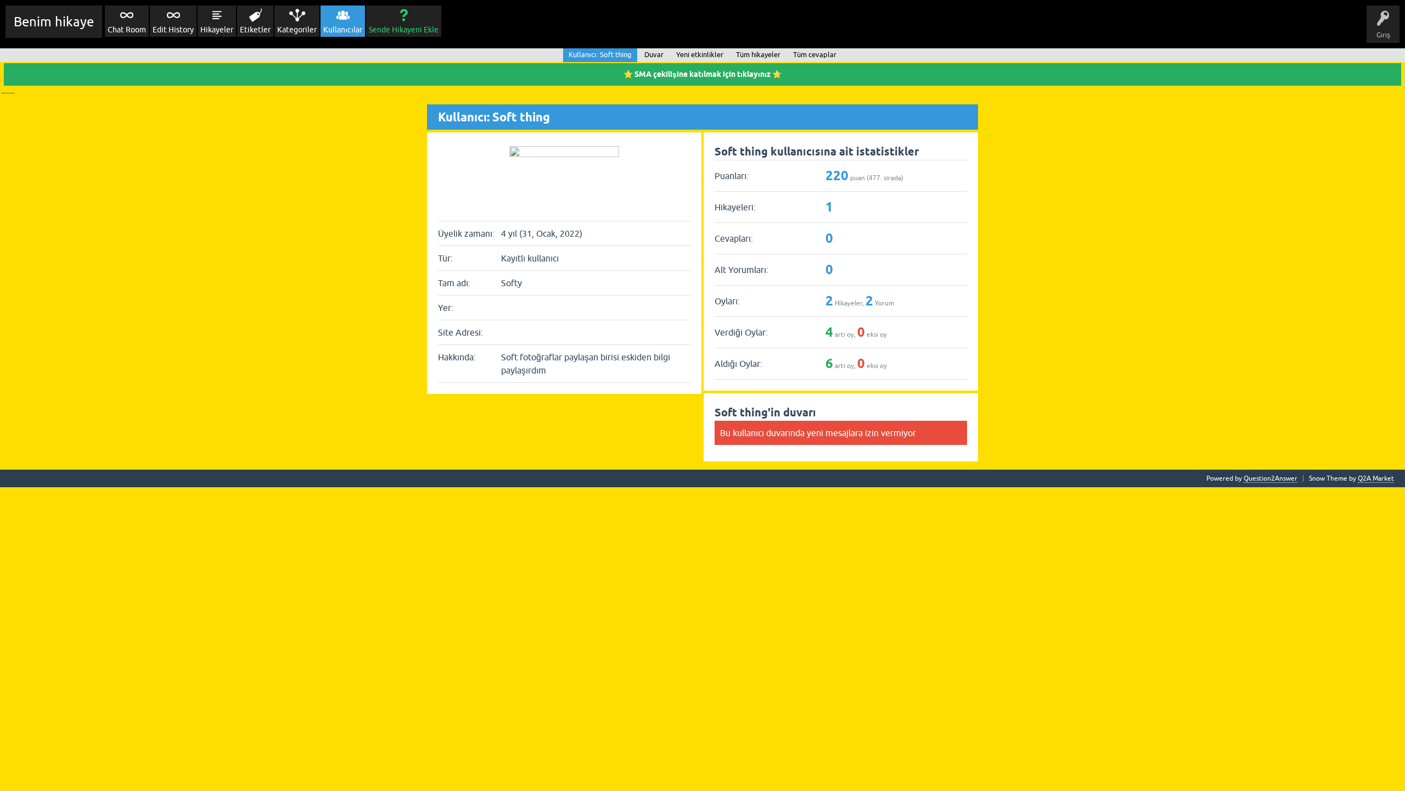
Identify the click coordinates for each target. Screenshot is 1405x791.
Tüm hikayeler (758, 55)
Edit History (173, 29)
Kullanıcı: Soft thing (600, 55)
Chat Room (127, 29)
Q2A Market (1376, 478)
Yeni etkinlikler (699, 55)
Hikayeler (216, 29)
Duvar (654, 55)
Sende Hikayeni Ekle (404, 29)
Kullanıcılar (342, 29)
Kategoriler (297, 29)
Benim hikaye (54, 21)
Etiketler (255, 29)
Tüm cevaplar (814, 55)
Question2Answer (1270, 478)
